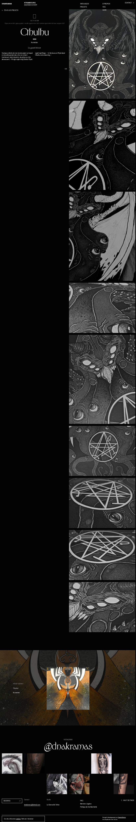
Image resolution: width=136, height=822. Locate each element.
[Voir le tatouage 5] (102, 379)
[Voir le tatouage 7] (102, 503)
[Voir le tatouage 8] (102, 555)
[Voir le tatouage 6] (102, 451)
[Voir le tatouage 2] (102, 145)
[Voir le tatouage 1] (102, 54)
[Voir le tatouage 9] (102, 607)
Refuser (24, 819)
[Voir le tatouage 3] (102, 236)
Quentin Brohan (122, 817)
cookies (18, 819)
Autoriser (30, 819)
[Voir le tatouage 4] (102, 308)
